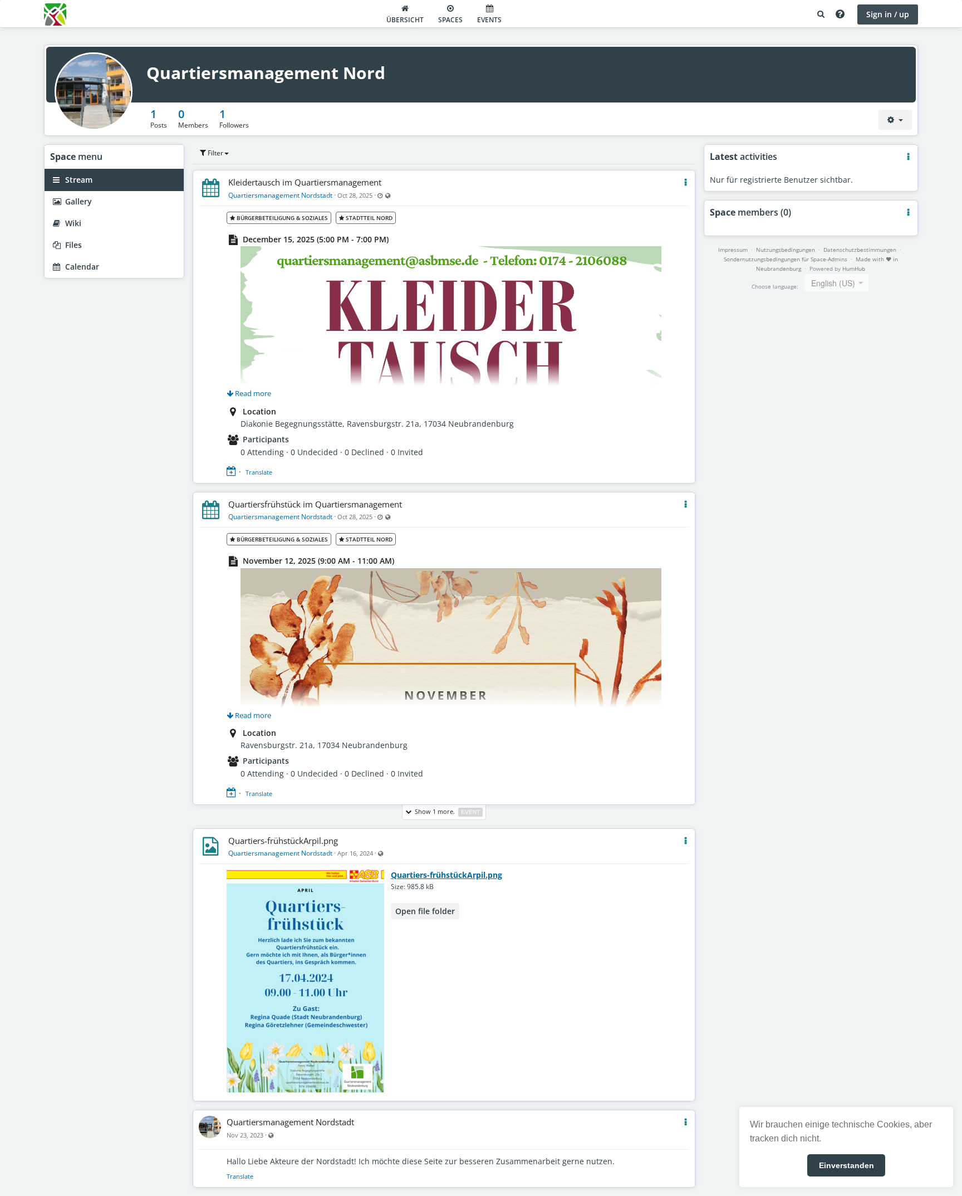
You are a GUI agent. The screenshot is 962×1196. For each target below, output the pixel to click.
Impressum (733, 249)
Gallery (77, 201)
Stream (77, 179)
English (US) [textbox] (833, 283)
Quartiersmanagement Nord (265, 72)
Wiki (72, 223)
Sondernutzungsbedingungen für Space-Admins (785, 259)
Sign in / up (887, 14)
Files (72, 245)
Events (489, 20)
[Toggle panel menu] (908, 157)
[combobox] (836, 282)
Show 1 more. (445, 811)
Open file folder (425, 911)
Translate (259, 472)
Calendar (81, 266)
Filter (214, 153)
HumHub (853, 268)
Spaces (450, 20)
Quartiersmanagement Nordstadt (280, 195)
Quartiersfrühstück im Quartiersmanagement (315, 504)
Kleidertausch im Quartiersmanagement (304, 182)
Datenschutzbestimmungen (859, 249)
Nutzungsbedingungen (785, 249)
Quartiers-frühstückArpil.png (283, 840)
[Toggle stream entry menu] (685, 182)
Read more (252, 393)
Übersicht (405, 20)
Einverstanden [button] (846, 1165)
